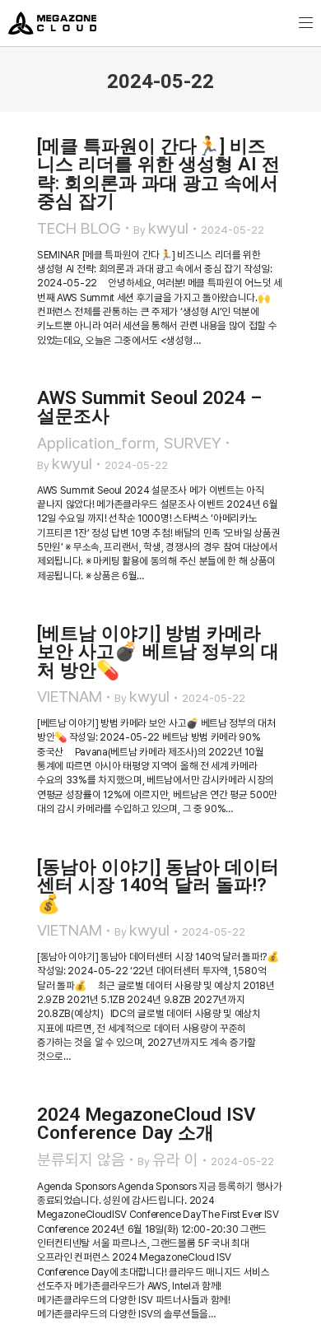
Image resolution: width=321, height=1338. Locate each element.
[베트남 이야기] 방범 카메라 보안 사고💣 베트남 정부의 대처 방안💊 (158, 651)
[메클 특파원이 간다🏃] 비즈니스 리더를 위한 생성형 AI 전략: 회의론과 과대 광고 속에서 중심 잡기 (158, 173)
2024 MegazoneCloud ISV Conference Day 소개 (146, 1123)
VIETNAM (69, 696)
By (160, 228)
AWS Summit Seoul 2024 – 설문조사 (149, 407)
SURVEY (192, 443)
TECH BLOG (79, 228)
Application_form (96, 443)
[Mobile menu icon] (306, 22)
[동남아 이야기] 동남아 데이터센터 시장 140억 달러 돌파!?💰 (158, 885)
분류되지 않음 (81, 1159)
